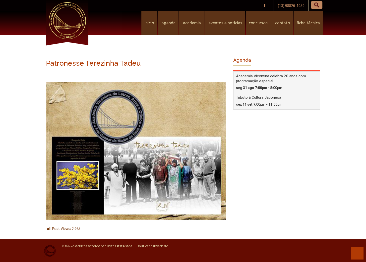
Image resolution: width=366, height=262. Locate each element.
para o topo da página (357, 253)
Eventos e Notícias (224, 23)
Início (149, 23)
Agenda (168, 23)
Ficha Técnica (308, 23)
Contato (282, 23)
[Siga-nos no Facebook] (264, 5)
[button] (316, 5)
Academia (191, 23)
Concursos (258, 23)
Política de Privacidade (152, 246)
